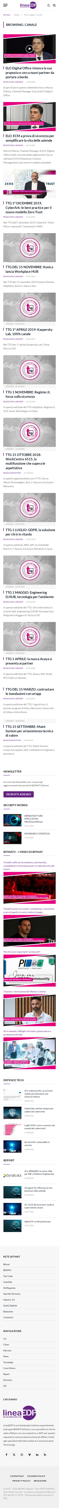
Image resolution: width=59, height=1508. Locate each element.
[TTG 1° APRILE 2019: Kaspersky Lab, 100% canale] (29, 307)
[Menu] (5, 5)
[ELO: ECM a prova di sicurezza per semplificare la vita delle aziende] (29, 116)
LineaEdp (7, 1282)
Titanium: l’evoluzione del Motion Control (24, 991)
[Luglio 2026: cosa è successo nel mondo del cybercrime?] (12, 1130)
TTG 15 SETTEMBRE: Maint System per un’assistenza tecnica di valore (29, 731)
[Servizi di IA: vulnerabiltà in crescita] (12, 1146)
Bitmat (6, 1264)
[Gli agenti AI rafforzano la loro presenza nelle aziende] (12, 1192)
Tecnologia (8, 1362)
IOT (5, 1386)
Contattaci (8, 1317)
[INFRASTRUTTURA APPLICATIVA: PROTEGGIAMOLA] (12, 820)
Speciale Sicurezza (11, 1293)
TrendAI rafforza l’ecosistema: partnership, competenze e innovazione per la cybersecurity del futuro (28, 865)
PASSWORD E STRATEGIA (37, 833)
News (6, 1356)
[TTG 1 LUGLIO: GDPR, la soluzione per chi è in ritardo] (29, 507)
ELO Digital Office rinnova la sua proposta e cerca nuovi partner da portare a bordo (30, 72)
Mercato (7, 1350)
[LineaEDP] (28, 5)
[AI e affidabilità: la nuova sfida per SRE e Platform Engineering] (12, 1175)
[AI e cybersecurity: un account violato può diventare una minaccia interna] (12, 1095)
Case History (9, 1368)
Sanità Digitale (10, 1305)
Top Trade (8, 1276)
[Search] (54, 5)
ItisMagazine (9, 1288)
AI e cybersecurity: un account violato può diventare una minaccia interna (38, 1093)
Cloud (6, 1344)
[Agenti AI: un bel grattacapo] (12, 1226)
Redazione (8, 1311)
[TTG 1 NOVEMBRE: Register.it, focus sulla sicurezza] (29, 369)
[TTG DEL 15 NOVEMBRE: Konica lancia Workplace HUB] (29, 247)
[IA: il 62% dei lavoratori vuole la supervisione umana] (12, 1209)
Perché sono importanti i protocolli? (21, 951)
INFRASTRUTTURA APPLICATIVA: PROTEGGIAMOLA (33, 819)
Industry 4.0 (9, 1299)
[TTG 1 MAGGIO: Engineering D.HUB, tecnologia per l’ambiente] (29, 570)
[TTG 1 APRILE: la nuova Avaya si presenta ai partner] (29, 636)
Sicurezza (7, 1380)
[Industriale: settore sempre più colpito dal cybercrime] (12, 1113)
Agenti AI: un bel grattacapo (37, 1221)
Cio (4, 1338)
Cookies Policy (36, 1476)
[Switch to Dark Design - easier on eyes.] (49, 5)
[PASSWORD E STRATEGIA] (12, 838)
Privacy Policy (21, 1481)
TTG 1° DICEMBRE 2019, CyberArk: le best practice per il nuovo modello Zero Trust (28, 207)
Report (6, 1374)
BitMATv (7, 1270)
